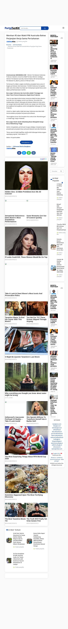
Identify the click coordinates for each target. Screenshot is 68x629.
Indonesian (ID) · (56, 455)
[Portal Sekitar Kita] (11, 28)
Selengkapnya (26, 142)
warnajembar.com (57, 449)
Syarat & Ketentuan (55, 459)
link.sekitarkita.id (57, 431)
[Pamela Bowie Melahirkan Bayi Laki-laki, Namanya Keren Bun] (53, 247)
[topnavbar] (63, 27)
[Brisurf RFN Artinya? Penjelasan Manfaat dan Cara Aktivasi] (53, 212)
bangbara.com (57, 424)
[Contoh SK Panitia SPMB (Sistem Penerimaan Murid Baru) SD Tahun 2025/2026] (53, 268)
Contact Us (59, 457)
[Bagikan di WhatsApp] (29, 153)
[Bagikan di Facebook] (19, 153)
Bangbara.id (56, 426)
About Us (53, 457)
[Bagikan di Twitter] (24, 153)
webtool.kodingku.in (57, 443)
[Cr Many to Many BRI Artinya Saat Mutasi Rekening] (53, 192)
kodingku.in (57, 439)
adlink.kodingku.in (57, 445)
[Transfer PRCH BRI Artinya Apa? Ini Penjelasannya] (53, 229)
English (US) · (57, 453)
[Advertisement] (34, 12)
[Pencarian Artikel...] (61, 171)
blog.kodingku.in (57, 441)
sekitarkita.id (57, 430)
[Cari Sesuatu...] (45, 28)
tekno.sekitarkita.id (56, 435)
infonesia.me (57, 447)
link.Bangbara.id (57, 428)
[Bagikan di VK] (33, 153)
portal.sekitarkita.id (57, 433)
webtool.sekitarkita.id (57, 437)
